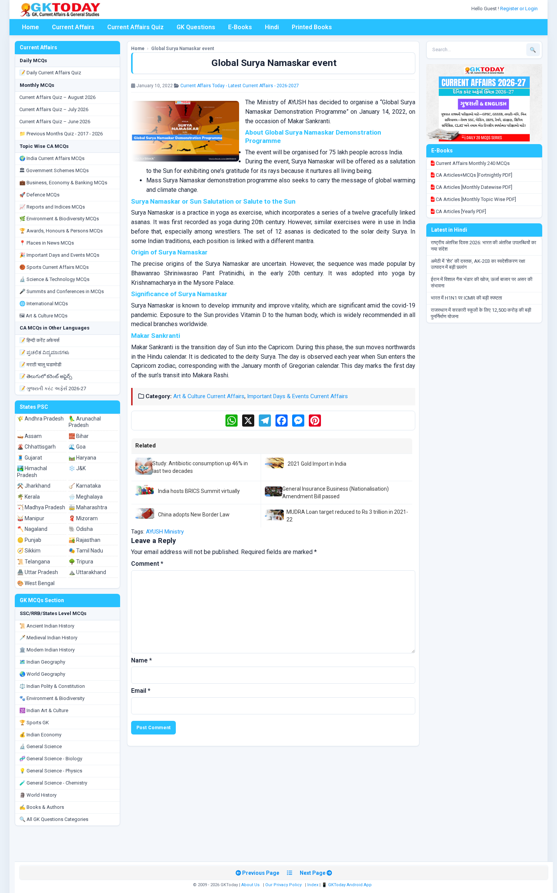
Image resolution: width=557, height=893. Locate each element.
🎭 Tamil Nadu (86, 551)
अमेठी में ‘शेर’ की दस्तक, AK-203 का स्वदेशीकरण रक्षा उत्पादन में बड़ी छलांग (478, 264)
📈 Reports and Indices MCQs (52, 207)
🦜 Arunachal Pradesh (85, 422)
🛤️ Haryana (82, 458)
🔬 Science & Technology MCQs (54, 279)
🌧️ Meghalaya (86, 497)
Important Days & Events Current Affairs (297, 396)
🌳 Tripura (81, 562)
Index (312, 884)
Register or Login (519, 8)
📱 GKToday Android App (347, 884)
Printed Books (312, 27)
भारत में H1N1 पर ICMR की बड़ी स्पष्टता (466, 298)
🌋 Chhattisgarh (36, 447)
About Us (250, 884)
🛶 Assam (29, 436)
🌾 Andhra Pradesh (40, 419)
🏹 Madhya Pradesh (41, 507)
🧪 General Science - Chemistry (53, 783)
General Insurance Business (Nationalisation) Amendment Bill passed (335, 492)
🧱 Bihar (79, 436)
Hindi (272, 27)
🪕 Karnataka (85, 486)
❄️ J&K (77, 468)
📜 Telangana (33, 562)
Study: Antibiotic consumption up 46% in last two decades (200, 467)
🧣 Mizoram (83, 518)
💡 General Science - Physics (50, 771)
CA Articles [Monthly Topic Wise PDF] (475, 199)
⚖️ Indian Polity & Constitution (52, 686)
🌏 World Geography (42, 674)
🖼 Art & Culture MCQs (43, 316)
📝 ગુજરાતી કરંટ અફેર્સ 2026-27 (52, 388)
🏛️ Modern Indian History (47, 650)
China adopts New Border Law (194, 515)
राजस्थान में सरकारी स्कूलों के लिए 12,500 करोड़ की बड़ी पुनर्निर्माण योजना (481, 313)
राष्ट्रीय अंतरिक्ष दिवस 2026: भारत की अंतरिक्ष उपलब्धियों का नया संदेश (483, 246)
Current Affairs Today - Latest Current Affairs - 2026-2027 (239, 85)
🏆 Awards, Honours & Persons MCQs (61, 231)
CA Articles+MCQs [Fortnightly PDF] (473, 175)
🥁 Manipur (30, 518)
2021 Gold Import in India (317, 464)
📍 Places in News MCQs (46, 243)
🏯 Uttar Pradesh (37, 572)
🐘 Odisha (81, 529)
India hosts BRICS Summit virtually (199, 491)
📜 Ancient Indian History (46, 626)
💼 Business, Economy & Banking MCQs (63, 182)
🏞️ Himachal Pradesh (32, 471)
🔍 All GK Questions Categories (53, 819)
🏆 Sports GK (34, 722)
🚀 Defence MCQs (39, 195)
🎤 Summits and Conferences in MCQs (61, 291)
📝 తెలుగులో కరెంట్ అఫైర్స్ (45, 376)
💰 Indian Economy (40, 735)
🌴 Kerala (28, 497)
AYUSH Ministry (165, 531)
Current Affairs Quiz (135, 27)
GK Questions (196, 27)
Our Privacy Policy (283, 884)
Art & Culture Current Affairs (208, 396)
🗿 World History (37, 795)
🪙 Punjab (29, 540)
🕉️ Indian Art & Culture (43, 710)
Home (30, 27)
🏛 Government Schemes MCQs (54, 170)
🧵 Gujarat (29, 458)
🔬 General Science (40, 746)
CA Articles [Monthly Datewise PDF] (473, 187)
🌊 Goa (77, 447)
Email (140, 690)
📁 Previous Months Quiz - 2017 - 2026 (61, 134)
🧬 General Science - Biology (50, 758)
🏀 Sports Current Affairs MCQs (54, 267)
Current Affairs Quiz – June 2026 (54, 121)
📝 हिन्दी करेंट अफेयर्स (39, 340)
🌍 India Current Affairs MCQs (51, 158)
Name (141, 660)
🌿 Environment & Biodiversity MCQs (59, 218)
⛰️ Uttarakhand (87, 572)
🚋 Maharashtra (88, 507)
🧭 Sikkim (29, 551)
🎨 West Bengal (36, 583)
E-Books (240, 27)
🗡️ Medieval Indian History (48, 637)
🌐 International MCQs (43, 303)
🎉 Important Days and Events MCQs (59, 255)
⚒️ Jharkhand (33, 486)
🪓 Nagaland (32, 529)
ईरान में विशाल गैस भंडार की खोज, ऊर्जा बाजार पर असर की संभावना (481, 282)
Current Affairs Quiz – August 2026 (57, 97)
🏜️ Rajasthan (84, 540)
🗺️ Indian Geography (42, 662)
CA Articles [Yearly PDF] (460, 211)
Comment (147, 563)
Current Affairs (73, 27)
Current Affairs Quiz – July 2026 (53, 109)
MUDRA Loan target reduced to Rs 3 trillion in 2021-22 (347, 516)
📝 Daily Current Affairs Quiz (50, 72)
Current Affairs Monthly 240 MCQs (472, 163)
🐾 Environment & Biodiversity (51, 698)
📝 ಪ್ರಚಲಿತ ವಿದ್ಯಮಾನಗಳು (44, 352)
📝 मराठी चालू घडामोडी (40, 364)
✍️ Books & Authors (41, 807)
